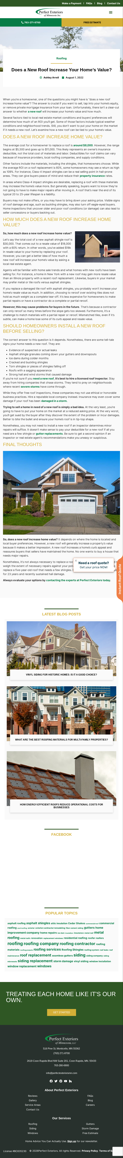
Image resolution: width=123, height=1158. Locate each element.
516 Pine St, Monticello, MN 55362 (61, 1048)
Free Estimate (90, 1133)
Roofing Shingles (73, 949)
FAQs (89, 3)
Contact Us (113, 3)
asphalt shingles (38, 923)
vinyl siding (81, 961)
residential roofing (75, 937)
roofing (15, 943)
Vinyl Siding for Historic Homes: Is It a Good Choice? (61, 674)
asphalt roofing (17, 923)
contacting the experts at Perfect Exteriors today (78, 580)
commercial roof (92, 924)
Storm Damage (90, 1128)
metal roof (88, 933)
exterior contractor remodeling (50, 928)
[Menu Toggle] (110, 12)
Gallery (33, 1100)
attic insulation (59, 923)
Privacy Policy (90, 1150)
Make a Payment (71, 3)
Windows (33, 1133)
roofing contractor (77, 943)
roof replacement (35, 955)
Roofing (61, 58)
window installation (100, 961)
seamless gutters (62, 955)
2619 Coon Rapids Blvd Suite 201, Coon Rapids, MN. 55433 (61, 1061)
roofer (91, 938)
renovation (37, 938)
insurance (79, 933)
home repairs (48, 932)
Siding (32, 1128)
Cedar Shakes (76, 923)
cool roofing (22, 928)
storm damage (63, 961)
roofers (100, 938)
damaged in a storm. (54, 400)
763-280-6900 (61, 1065)
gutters (89, 927)
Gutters (90, 1123)
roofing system (91, 950)
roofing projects (26, 950)
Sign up (71, 1141)
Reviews (32, 1095)
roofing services (47, 949)
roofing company (41, 943)
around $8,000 (83, 145)
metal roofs (25, 938)
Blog (99, 3)
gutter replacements (49, 433)
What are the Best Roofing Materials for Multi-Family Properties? (61, 739)
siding (80, 955)
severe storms (30, 386)
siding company (94, 955)
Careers (90, 1104)
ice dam (61, 933)
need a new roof (43, 378)
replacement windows (53, 938)
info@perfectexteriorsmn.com (61, 1073)
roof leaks (104, 950)
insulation (69, 933)
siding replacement (35, 961)
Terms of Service (109, 1150)
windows (44, 966)
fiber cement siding (74, 928)
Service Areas (32, 1104)
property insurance (92, 175)
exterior (31, 928)
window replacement (22, 966)
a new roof (35, 111)
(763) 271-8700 (61, 1053)
